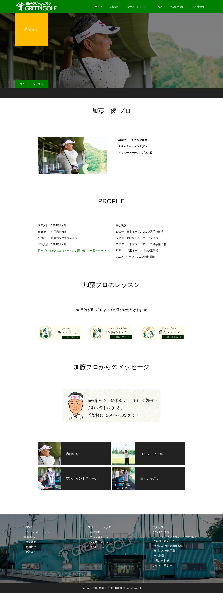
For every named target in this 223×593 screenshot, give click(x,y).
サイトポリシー (162, 565)
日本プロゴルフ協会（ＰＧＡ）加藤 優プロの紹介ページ (72, 250)
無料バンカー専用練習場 (168, 545)
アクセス (157, 6)
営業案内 (113, 6)
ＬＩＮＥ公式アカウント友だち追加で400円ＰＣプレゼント (176, 539)
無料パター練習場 (164, 550)
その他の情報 (176, 6)
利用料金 (31, 546)
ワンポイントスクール (103, 541)
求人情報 (159, 555)
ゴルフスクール (99, 537)
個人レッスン (99, 546)
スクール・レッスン (136, 6)
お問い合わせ (197, 6)
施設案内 (31, 551)
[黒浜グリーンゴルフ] (36, 6)
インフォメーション (37, 532)
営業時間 (31, 541)
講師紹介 (95, 532)
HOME (98, 6)
